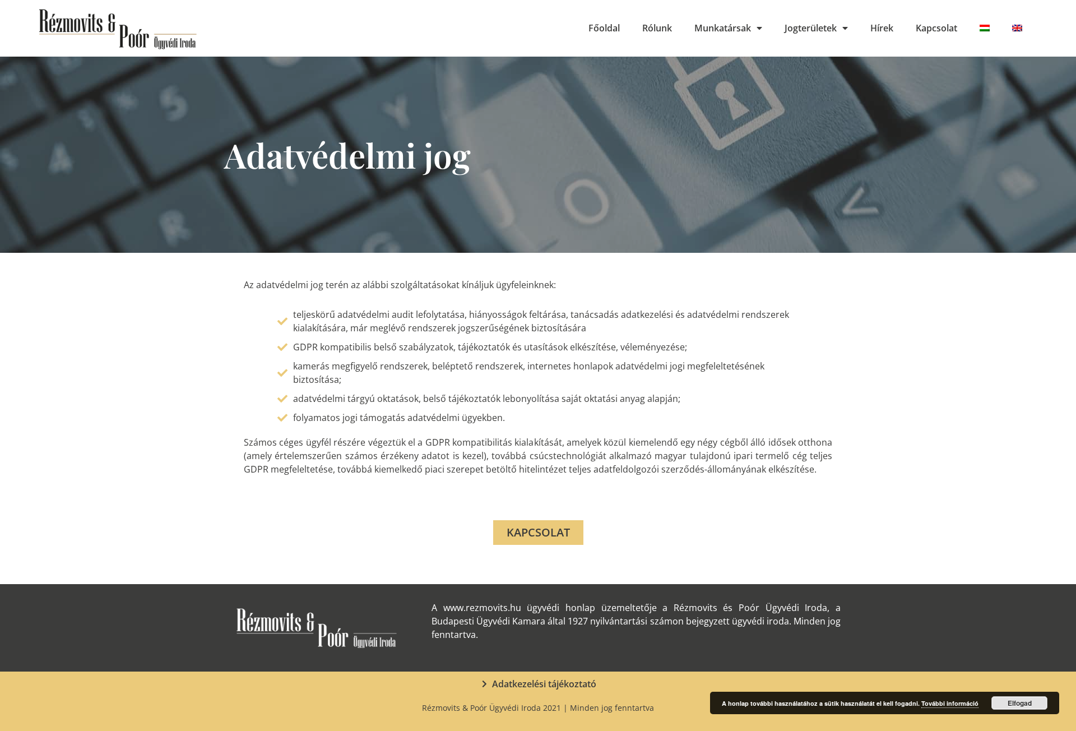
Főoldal (604, 28)
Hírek (881, 28)
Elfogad (1020, 703)
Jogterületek (811, 28)
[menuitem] (984, 28)
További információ (949, 703)
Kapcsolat (936, 28)
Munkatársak (722, 28)
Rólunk (657, 28)
